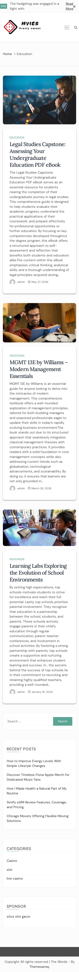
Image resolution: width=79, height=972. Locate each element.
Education (17, 137)
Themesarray (39, 967)
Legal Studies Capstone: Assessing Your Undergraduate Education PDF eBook (37, 154)
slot (9, 870)
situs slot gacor (18, 916)
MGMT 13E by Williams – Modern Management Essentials (39, 369)
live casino (15, 878)
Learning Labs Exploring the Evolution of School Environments (38, 572)
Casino (12, 861)
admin (21, 282)
